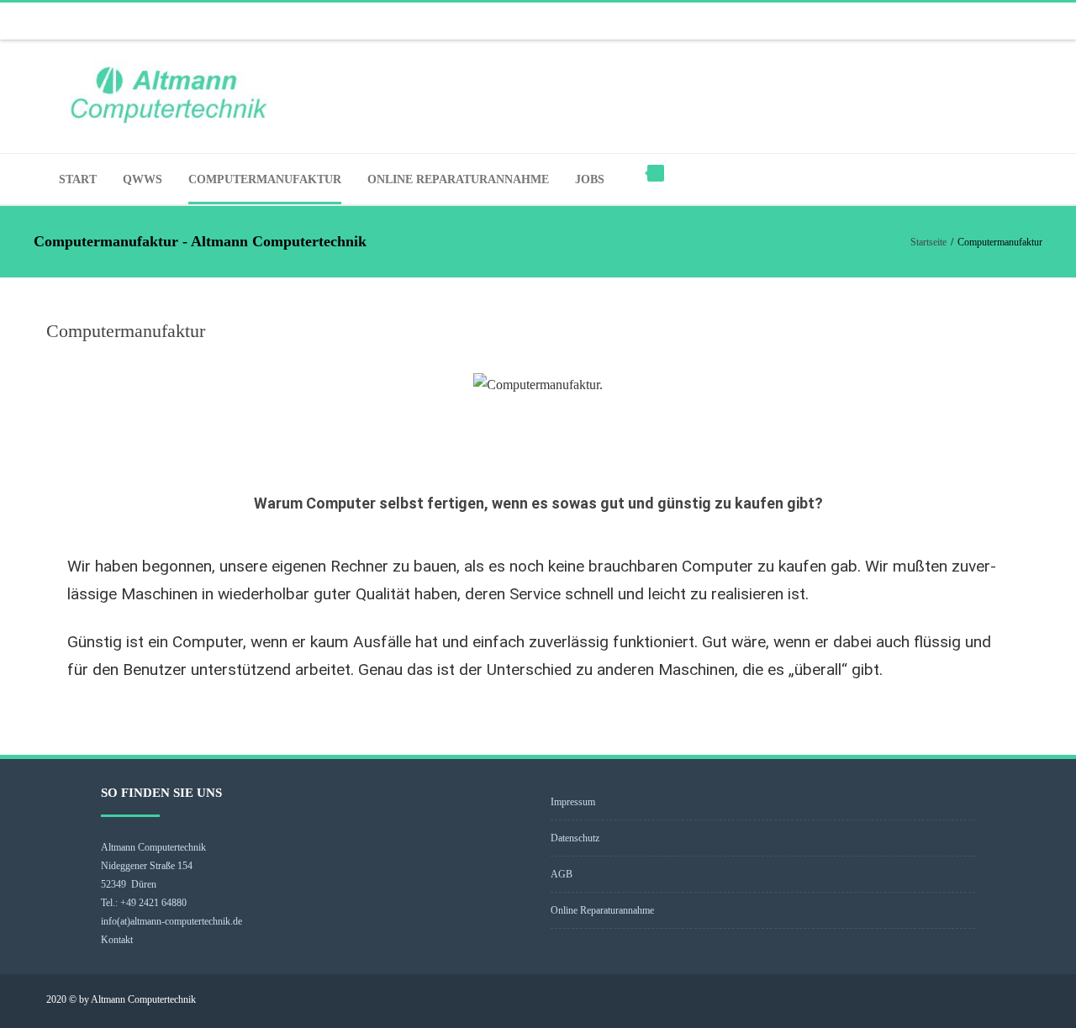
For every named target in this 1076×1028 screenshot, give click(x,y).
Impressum (573, 802)
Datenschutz (575, 838)
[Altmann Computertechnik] (538, 96)
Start (78, 179)
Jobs (589, 179)
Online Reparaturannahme (458, 179)
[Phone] (992, 21)
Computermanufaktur (264, 179)
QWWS (142, 179)
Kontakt (117, 940)
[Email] (1025, 21)
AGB (561, 874)
